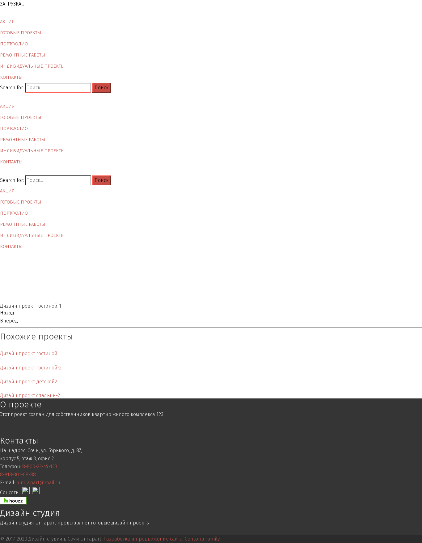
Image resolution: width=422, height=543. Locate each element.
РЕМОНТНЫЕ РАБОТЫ (22, 55)
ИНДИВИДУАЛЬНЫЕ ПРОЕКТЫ (32, 66)
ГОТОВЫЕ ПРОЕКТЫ (20, 33)
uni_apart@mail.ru (39, 483)
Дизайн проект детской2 (28, 382)
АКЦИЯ (7, 21)
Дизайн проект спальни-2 (30, 395)
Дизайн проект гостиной (28, 353)
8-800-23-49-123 (39, 466)
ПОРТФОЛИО (14, 44)
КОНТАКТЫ (11, 77)
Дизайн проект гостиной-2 (30, 368)
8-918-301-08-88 (18, 475)
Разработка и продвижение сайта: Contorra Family (161, 539)
